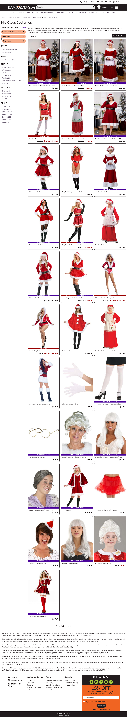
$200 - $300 (6, 120)
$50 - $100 (6, 114)
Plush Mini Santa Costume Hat (37, 563)
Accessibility (50, 690)
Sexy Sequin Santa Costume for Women (73, 245)
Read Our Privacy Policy (101, 709)
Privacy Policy (69, 685)
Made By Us (6, 96)
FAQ (28, 690)
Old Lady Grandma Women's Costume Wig (41, 510)
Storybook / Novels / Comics (12, 81)
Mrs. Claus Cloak (66, 510)
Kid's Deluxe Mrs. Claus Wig (103, 563)
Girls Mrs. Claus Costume (102, 192)
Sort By (118, 36)
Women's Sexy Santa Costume (37, 616)
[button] (105, 7)
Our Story (49, 683)
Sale (3, 99)
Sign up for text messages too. (97, 701)
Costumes (5, 52)
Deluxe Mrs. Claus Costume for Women (106, 86)
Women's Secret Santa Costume (38, 245)
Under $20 (5, 109)
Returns (30, 685)
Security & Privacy (71, 683)
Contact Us (104, 2)
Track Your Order (14, 685)
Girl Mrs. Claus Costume (35, 192)
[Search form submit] (93, 7)
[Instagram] (101, 682)
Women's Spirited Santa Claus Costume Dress (75, 298)
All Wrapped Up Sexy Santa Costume (39, 404)
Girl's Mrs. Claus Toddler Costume (38, 298)
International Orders (34, 687)
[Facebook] (91, 682)
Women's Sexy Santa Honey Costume (105, 298)
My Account (16, 680)
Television (5, 83)
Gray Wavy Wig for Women (69, 563)
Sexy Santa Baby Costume (36, 139)
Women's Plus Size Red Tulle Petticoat (106, 510)
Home (14, 677)
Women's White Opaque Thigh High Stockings (108, 404)
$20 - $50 (5, 112)
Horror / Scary (7, 67)
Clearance (5, 91)
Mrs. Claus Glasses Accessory (37, 457)
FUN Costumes (7, 60)
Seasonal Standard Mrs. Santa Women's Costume (76, 139)
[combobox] (63, 7)
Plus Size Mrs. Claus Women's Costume (106, 351)
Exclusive (5, 93)
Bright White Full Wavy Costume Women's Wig (108, 457)
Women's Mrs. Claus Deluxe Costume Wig (74, 457)
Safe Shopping (69, 680)
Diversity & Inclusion (53, 685)
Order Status (31, 683)
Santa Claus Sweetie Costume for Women (73, 86)
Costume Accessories (9, 49)
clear (24, 27)
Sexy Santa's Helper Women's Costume (73, 192)
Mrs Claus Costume (100, 245)
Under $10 (5, 106)
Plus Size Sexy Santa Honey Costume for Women (42, 351)
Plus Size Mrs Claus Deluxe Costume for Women (42, 86)
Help (117, 2)
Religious (5, 78)
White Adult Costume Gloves (70, 404)
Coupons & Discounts (54, 680)
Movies (4, 73)
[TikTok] (111, 682)
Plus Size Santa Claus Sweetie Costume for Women (109, 139)
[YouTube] (106, 682)
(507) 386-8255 (89, 2)
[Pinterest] (96, 682)
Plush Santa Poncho (67, 351)
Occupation (5, 75)
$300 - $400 (6, 122)
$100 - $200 (6, 117)
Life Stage (5, 70)
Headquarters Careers (54, 687)
